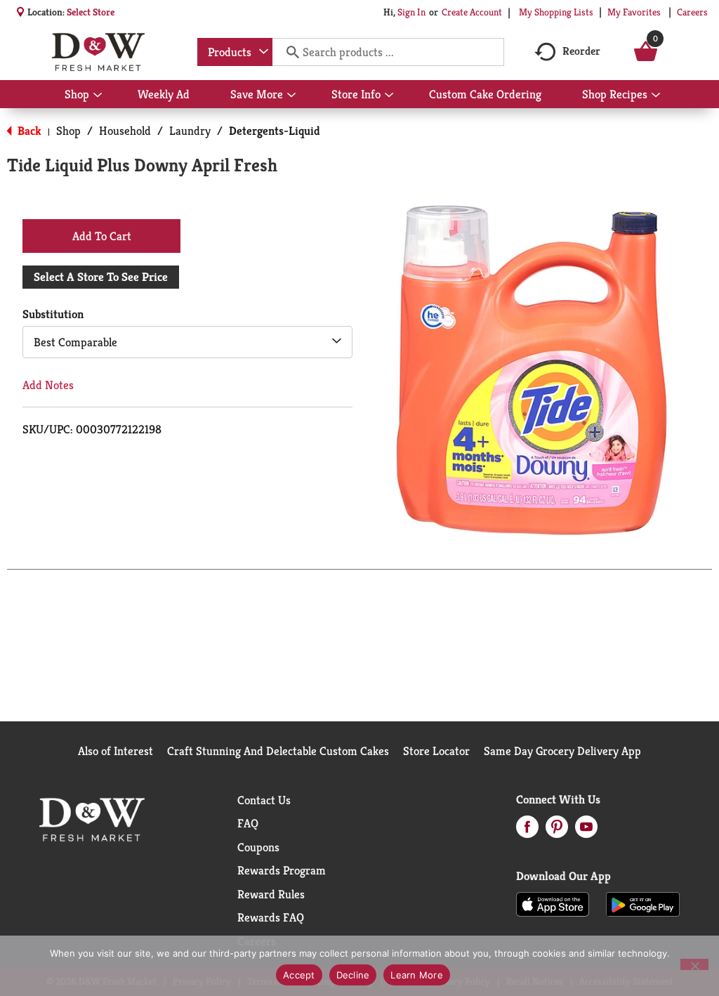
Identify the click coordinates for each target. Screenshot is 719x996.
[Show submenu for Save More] (291, 95)
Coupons (258, 847)
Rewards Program (281, 870)
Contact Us (264, 800)
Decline (353, 975)
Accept (299, 975)
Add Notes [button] (48, 385)
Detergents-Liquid (274, 130)
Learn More (416, 975)
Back (28, 130)
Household (125, 130)
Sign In (411, 12)
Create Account (472, 12)
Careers (692, 12)
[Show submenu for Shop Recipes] (656, 95)
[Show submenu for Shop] (97, 95)
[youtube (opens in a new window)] (586, 831)
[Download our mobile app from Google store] (643, 903)
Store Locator (436, 751)
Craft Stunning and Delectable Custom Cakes (278, 751)
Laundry (190, 130)
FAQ (247, 823)
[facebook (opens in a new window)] (527, 831)
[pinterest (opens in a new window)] (557, 831)
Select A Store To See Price (101, 276)
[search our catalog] (287, 52)
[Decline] (694, 964)
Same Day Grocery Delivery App (562, 751)
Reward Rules (271, 894)
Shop (68, 130)
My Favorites (634, 12)
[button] (101, 235)
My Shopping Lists (556, 12)
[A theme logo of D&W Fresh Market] (98, 52)
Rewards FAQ (270, 917)
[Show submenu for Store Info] (389, 95)
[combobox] (234, 52)
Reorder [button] (581, 51)
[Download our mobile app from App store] (553, 903)
